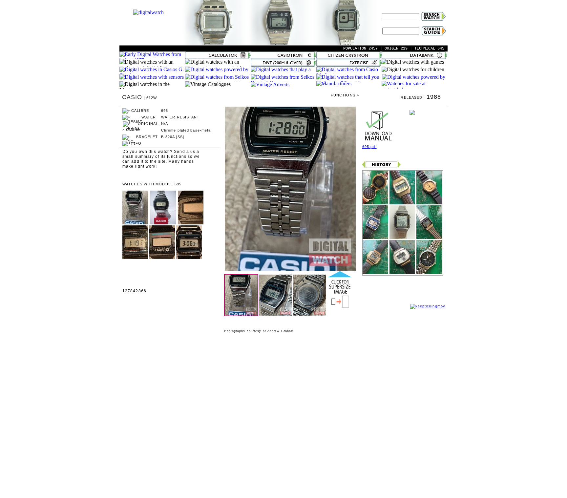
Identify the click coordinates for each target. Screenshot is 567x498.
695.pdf (369, 147)
